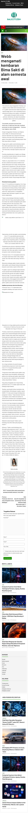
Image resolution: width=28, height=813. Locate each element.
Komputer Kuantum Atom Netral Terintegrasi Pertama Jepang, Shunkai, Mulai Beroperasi (13, 589)
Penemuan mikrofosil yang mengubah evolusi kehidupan (8, 499)
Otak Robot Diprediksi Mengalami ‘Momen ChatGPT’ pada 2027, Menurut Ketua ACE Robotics (13, 722)
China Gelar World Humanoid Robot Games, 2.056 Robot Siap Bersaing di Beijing (13, 616)
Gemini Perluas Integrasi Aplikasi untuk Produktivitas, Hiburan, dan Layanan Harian (13, 804)
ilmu (3, 666)
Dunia (3, 663)
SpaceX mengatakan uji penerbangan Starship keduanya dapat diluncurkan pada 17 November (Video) (20, 501)
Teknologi (4, 668)
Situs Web (5, 546)
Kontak (3, 674)
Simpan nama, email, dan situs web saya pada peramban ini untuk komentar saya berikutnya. (13, 553)
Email (5, 541)
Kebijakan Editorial (10, 5)
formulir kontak (16, 3)
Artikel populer (5, 661)
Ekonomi (4, 665)
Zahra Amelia (5, 82)
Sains (2, 52)
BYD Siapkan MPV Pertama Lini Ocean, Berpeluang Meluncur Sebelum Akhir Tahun (13, 750)
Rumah (3, 659)
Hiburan (4, 672)
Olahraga (4, 670)
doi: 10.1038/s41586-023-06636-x (10, 455)
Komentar (6, 517)
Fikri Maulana (13, 592)
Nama (5, 537)
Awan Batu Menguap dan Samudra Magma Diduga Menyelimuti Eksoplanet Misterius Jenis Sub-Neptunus (13, 643)
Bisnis (3, 745)
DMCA (22, 3)
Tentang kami (8, 3)
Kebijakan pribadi (19, 5)
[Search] (26, 30)
